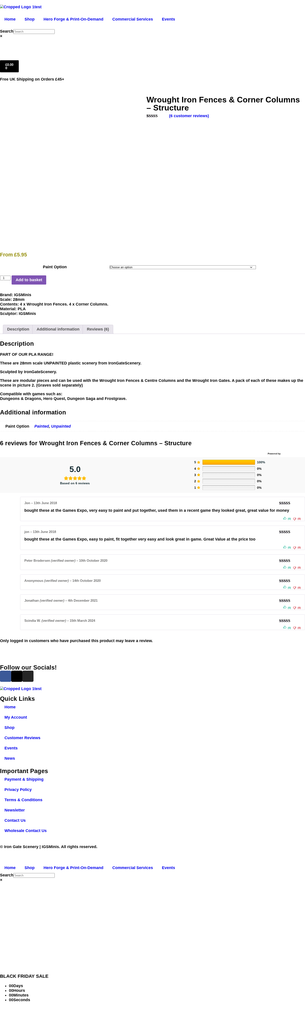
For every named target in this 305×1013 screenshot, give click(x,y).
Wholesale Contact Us (25, 830)
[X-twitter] (16, 676)
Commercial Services (132, 19)
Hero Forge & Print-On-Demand (73, 19)
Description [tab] (18, 329)
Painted (41, 426)
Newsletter (14, 810)
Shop (30, 19)
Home (10, 19)
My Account (15, 717)
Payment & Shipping (24, 779)
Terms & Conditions (23, 800)
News (9, 758)
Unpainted (61, 426)
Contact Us (15, 820)
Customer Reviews (22, 738)
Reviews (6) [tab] (98, 329)
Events (168, 19)
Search (6, 31)
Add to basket (29, 280)
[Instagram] (27, 676)
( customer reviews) (189, 116)
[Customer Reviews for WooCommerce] (292, 454)
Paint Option (55, 267)
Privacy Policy (18, 789)
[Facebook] (5, 676)
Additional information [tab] (58, 329)
